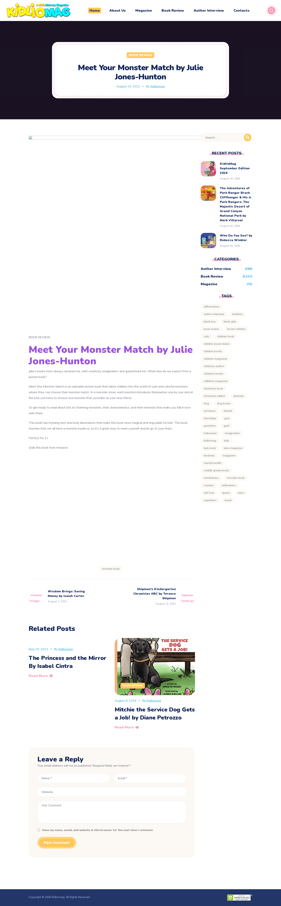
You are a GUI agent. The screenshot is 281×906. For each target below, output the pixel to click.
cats (206, 336)
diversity (238, 396)
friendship (210, 418)
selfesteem (229, 485)
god (226, 418)
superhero (210, 500)
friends (228, 411)
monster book (111, 568)
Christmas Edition (214, 396)
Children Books (213, 351)
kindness (209, 455)
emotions (210, 411)
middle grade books (216, 470)
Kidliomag (157, 86)
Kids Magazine (233, 448)
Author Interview (216, 268)
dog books (224, 403)
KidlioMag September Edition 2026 (235, 168)
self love (209, 492)
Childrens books (213, 373)
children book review (217, 344)
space (226, 492)
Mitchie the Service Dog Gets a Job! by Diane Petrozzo (155, 714)
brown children (236, 329)
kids (226, 440)
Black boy (210, 321)
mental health (212, 463)
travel (228, 500)
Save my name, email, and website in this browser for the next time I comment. (97, 830)
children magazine (215, 358)
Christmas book (213, 388)
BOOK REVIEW (211, 329)
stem (241, 492)
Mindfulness (211, 478)
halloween (210, 433)
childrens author (214, 366)
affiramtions (211, 306)
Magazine (209, 284)
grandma (210, 425)
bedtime (237, 314)
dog (206, 403)
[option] (69, 659)
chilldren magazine (216, 381)
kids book (210, 448)
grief (226, 425)
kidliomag (210, 440)
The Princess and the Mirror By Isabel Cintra (67, 662)
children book (225, 336)
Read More (38, 675)
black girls (230, 321)
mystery (209, 485)
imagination (232, 433)
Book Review (140, 55)
